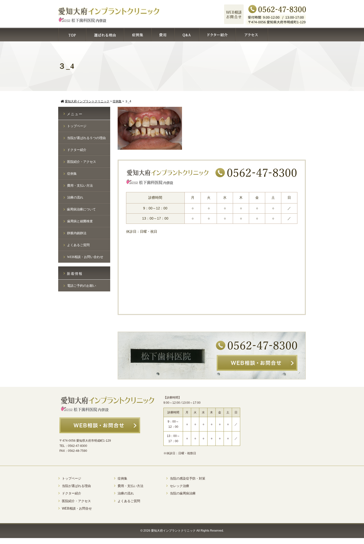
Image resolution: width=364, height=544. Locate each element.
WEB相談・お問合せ (77, 508)
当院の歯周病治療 (183, 493)
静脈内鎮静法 (76, 233)
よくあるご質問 (78, 245)
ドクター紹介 (76, 150)
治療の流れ (75, 197)
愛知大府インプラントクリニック (173, 530)
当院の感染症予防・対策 (187, 478)
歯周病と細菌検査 (80, 221)
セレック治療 (179, 486)
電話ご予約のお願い (81, 285)
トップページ (76, 126)
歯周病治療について (81, 209)
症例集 (72, 173)
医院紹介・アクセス (81, 162)
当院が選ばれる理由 (76, 486)
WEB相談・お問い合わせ (85, 257)
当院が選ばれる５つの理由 (86, 138)
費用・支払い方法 (80, 185)
